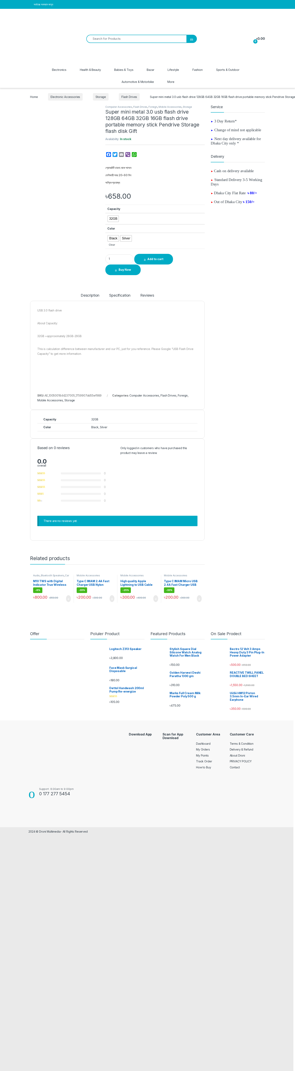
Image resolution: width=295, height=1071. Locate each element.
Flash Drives (129, 97)
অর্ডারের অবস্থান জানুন (43, 4)
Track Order (204, 761)
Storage (101, 97)
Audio (36, 575)
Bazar (150, 69)
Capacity (113, 209)
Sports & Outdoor (227, 69)
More (170, 81)
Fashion (197, 69)
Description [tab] (90, 295)
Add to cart (155, 259)
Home (34, 97)
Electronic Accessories (65, 97)
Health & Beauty (90, 69)
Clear (112, 244)
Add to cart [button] (68, 598)
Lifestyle (173, 69)
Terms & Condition (242, 743)
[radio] (113, 219)
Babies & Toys (123, 69)
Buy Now (125, 269)
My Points (202, 755)
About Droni (237, 755)
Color (111, 228)
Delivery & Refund (241, 749)
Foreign (153, 106)
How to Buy (203, 767)
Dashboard (203, 743)
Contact (235, 767)
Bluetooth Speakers (52, 575)
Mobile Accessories (170, 106)
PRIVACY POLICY (241, 761)
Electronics (59, 69)
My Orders (203, 749)
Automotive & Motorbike (138, 81)
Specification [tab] (119, 295)
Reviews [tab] (147, 295)
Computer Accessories (118, 106)
